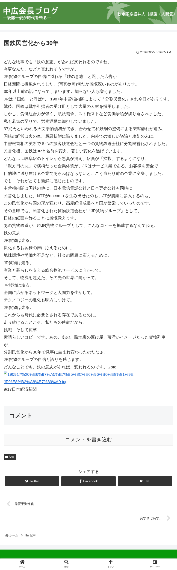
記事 (12, 457)
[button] (163, 442)
